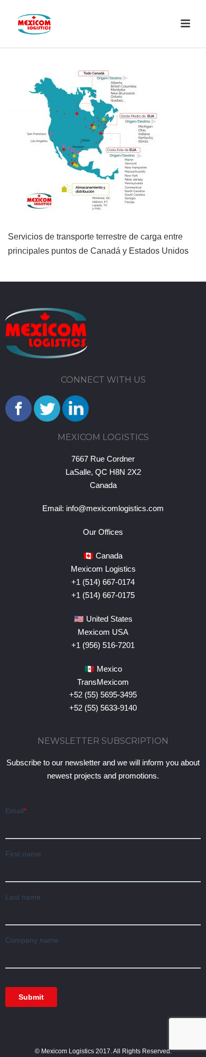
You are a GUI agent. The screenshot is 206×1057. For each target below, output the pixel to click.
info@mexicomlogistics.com (115, 508)
